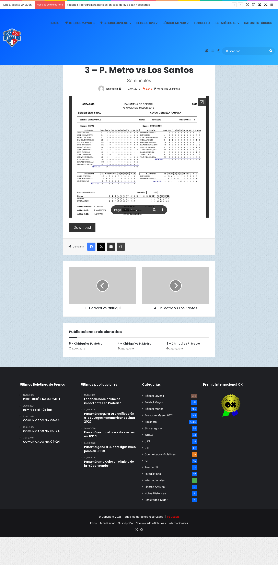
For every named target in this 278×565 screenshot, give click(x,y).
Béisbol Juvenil (154, 395)
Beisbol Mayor (80, 23)
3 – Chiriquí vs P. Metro (183, 344)
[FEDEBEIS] (12, 37)
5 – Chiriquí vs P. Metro (86, 344)
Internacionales (154, 480)
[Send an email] (120, 88)
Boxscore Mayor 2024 (159, 415)
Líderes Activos (154, 486)
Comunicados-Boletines (160, 454)
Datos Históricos (258, 23)
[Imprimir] (121, 247)
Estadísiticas (152, 473)
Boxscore (150, 421)
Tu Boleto (202, 23)
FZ (146, 460)
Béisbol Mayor (153, 402)
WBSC (148, 434)
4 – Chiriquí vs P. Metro (134, 344)
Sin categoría (153, 428)
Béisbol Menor (174, 23)
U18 (146, 447)
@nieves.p (112, 88)
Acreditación (107, 523)
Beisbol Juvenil (115, 23)
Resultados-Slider (155, 499)
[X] (101, 247)
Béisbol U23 (145, 23)
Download (82, 227)
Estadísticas (226, 23)
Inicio (54, 23)
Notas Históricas (155, 493)
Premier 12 (151, 467)
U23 (147, 441)
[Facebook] (91, 247)
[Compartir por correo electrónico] (111, 247)
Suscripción (125, 523)
